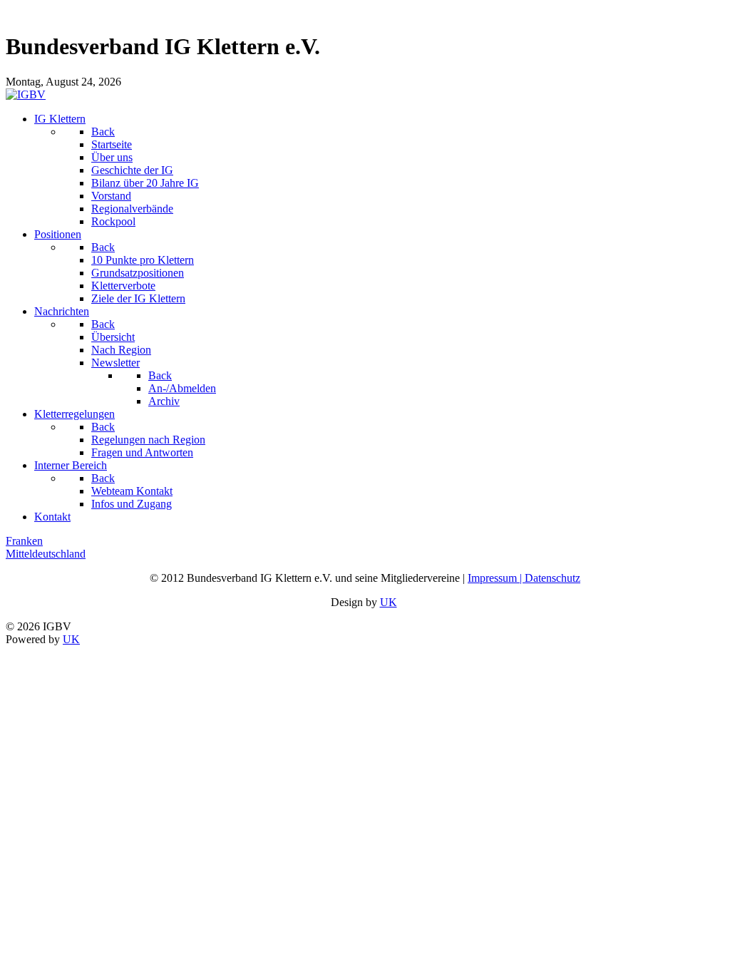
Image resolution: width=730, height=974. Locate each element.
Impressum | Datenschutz (524, 578)
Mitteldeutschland (46, 554)
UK (388, 602)
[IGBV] (26, 94)
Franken (24, 541)
